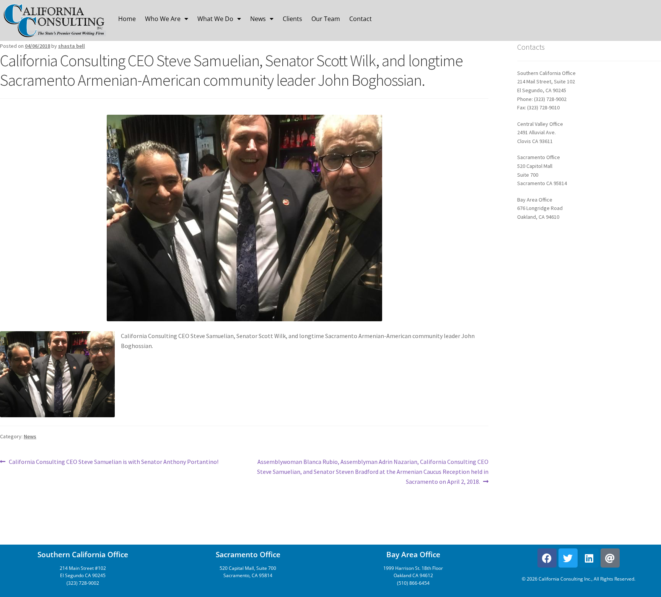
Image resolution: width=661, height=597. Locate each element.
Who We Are (163, 19)
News (258, 19)
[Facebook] (547, 558)
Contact (360, 19)
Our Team (325, 19)
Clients (292, 19)
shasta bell (71, 45)
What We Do (215, 19)
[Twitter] (568, 558)
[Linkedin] (589, 558)
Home (127, 19)
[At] (610, 558)
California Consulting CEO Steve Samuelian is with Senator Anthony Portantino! (113, 461)
